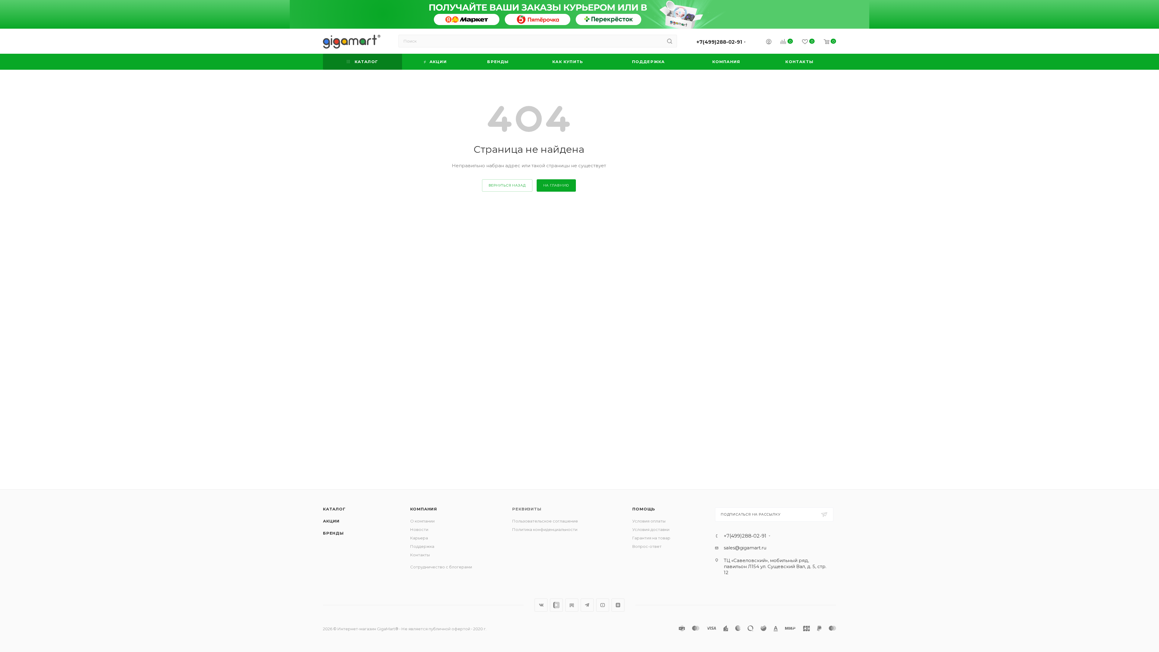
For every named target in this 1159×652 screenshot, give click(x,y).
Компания (423, 509)
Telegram (587, 605)
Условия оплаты (649, 521)
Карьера (419, 537)
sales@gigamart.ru (745, 548)
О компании (422, 521)
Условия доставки (650, 529)
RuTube (571, 605)
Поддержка (422, 546)
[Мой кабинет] (768, 42)
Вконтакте (541, 605)
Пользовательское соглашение (545, 521)
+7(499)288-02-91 (719, 42)
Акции (331, 521)
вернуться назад (507, 185)
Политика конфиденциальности (544, 529)
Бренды (333, 533)
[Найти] (669, 41)
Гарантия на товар (651, 537)
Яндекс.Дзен (617, 605)
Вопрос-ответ (647, 546)
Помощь (643, 509)
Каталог (334, 509)
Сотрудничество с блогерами (441, 566)
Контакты (420, 554)
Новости (419, 529)
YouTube (602, 605)
